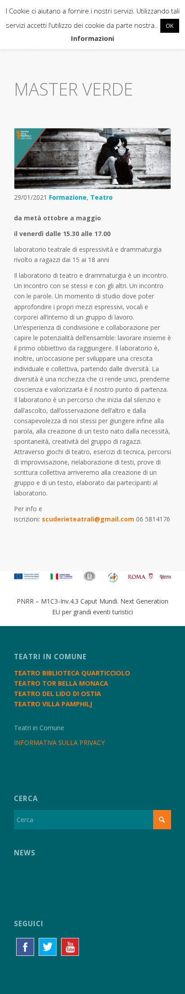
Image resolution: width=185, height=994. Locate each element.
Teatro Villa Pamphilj (53, 704)
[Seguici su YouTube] (70, 947)
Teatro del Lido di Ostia (57, 693)
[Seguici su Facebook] (25, 947)
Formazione (68, 197)
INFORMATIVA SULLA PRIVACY (59, 742)
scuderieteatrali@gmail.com (88, 519)
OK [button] (170, 26)
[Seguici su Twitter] (48, 947)
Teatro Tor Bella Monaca (61, 683)
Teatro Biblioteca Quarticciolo (72, 673)
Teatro (101, 197)
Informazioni (92, 38)
